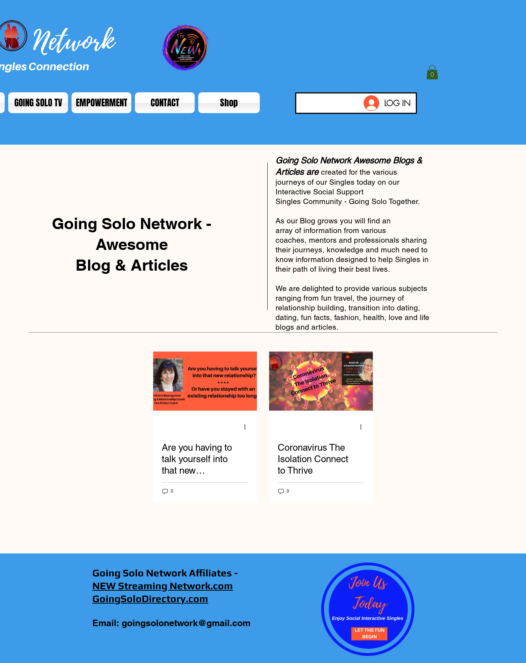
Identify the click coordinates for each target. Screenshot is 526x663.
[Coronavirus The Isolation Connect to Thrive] (321, 381)
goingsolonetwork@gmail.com (186, 623)
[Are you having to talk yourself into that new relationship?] (205, 381)
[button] (432, 72)
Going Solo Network (139, 573)
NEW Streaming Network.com (162, 585)
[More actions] (247, 426)
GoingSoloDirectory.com (150, 598)
